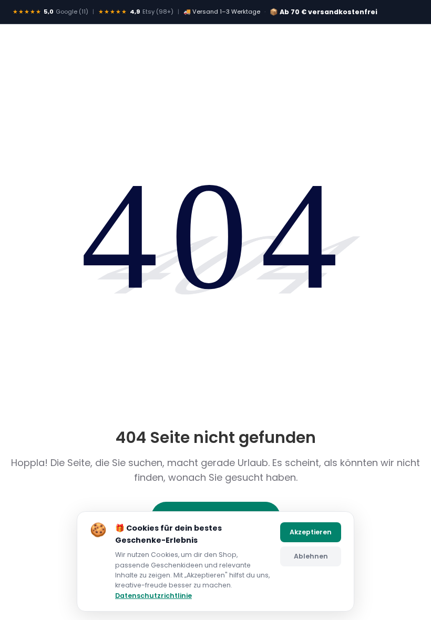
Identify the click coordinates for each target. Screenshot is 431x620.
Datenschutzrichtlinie (153, 595)
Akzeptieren (311, 532)
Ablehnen (311, 556)
